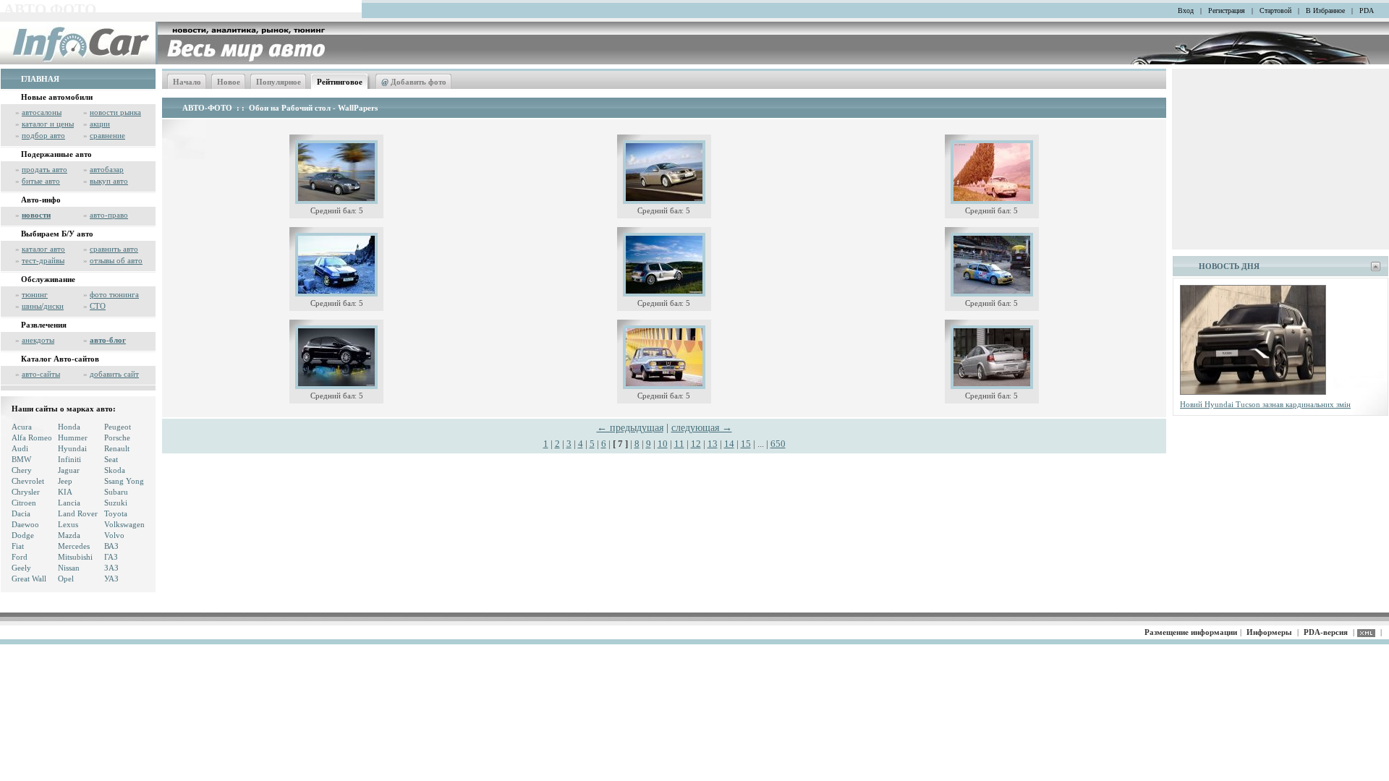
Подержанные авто (56, 154)
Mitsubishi (75, 556)
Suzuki (115, 502)
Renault (116, 448)
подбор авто (43, 135)
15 (746, 443)
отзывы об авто (116, 260)
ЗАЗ (111, 567)
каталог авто (43, 248)
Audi (20, 448)
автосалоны (41, 112)
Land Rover (78, 513)
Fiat (18, 546)
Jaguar (69, 470)
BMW (21, 459)
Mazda (69, 535)
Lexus (68, 524)
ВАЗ (111, 546)
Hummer (73, 437)
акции (100, 123)
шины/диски (43, 306)
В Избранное (1325, 10)
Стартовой (1275, 10)
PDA (1366, 10)
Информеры (1269, 632)
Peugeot (117, 426)
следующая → (701, 427)
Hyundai (72, 448)
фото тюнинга (114, 294)
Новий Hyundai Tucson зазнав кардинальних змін (1265, 404)
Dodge (23, 535)
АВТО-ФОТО (207, 107)
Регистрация (1226, 10)
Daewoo (25, 524)
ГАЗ (111, 556)
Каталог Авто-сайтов (60, 358)
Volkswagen (124, 524)
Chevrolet (28, 481)
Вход (1186, 10)
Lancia (69, 502)
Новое (228, 81)
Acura (22, 426)
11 (679, 443)
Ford (19, 556)
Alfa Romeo (32, 437)
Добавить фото (413, 81)
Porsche (117, 437)
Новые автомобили (57, 97)
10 (663, 443)
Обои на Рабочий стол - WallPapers (313, 107)
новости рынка (115, 112)
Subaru (116, 491)
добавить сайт (114, 374)
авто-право (109, 214)
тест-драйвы (43, 260)
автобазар (107, 169)
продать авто (44, 169)
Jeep (65, 481)
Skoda (114, 470)
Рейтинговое (339, 81)
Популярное (278, 81)
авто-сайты (41, 374)
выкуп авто (109, 180)
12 (696, 443)
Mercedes (74, 546)
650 (778, 443)
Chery (22, 470)
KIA (65, 491)
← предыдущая (630, 427)
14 (729, 443)
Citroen (24, 502)
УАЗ (111, 578)
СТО (98, 306)
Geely (21, 567)
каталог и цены (48, 123)
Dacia (21, 513)
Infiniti (69, 459)
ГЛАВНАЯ (40, 78)
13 (713, 443)
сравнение (107, 135)
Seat (111, 459)
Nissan (69, 567)
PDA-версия (1326, 632)
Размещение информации (1190, 632)
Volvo (114, 535)
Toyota (115, 513)
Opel (66, 578)
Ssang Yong (124, 481)
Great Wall (29, 578)
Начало (187, 81)
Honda (69, 426)
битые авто (41, 180)
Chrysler (26, 491)
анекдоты (38, 340)
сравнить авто (114, 248)
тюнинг (35, 294)
